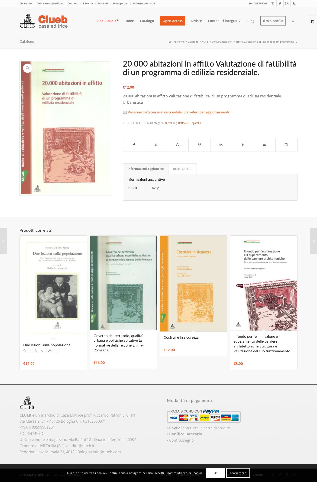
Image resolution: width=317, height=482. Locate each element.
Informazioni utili (144, 3)
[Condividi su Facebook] (134, 144)
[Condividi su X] (156, 144)
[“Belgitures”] (3, 241)
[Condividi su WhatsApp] (177, 144)
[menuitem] (26, 3)
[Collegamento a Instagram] (287, 3)
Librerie (88, 3)
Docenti (103, 3)
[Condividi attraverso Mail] (264, 144)
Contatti (73, 3)
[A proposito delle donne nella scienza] (313, 241)
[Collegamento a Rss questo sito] (294, 3)
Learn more (238, 473)
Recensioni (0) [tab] (182, 169)
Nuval (168, 123)
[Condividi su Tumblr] (243, 144)
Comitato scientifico (50, 3)
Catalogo (26, 41)
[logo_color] (45, 21)
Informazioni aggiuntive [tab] (146, 169)
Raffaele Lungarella (189, 123)
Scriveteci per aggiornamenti (206, 112)
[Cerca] (293, 21)
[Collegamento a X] (273, 3)
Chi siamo (25, 3)
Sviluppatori (120, 3)
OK (216, 473)
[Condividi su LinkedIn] (221, 144)
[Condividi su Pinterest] (199, 144)
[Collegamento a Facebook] (280, 3)
